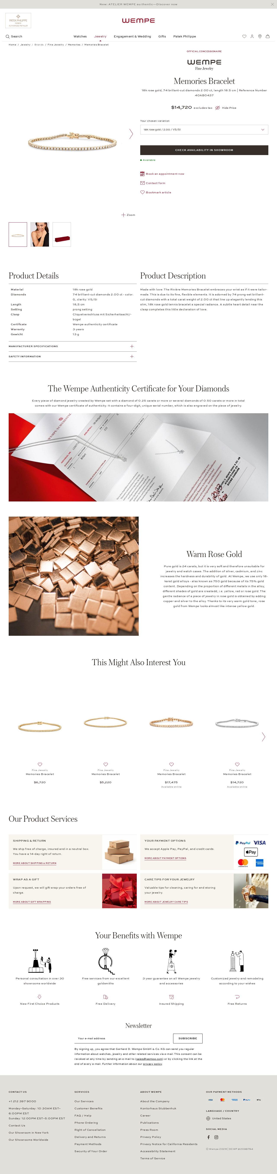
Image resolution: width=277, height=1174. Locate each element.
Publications (149, 1122)
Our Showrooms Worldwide (28, 1140)
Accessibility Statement (158, 1151)
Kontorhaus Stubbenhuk (158, 1108)
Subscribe (188, 1038)
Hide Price (229, 108)
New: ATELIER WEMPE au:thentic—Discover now (138, 4)
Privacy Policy (150, 1137)
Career (145, 1115)
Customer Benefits (88, 1108)
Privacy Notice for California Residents (169, 1144)
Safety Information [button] (25, 356)
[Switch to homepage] (138, 20)
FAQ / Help (82, 1115)
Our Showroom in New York (28, 1132)
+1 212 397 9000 (22, 1101)
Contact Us (17, 1125)
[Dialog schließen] (273, 4)
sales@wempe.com (149, 1058)
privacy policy (152, 1063)
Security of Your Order (90, 1151)
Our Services (83, 1101)
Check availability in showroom (204, 150)
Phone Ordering (86, 1122)
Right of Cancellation (90, 1130)
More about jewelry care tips (166, 902)
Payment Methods (87, 1144)
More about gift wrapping (32, 902)
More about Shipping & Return (34, 863)
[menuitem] (244, 36)
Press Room (149, 1130)
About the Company (155, 1101)
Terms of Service (152, 1158)
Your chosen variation (155, 120)
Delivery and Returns (90, 1137)
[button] (162, 174)
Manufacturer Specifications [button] (33, 346)
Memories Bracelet (40, 774)
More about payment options (165, 858)
